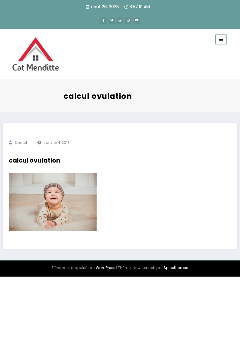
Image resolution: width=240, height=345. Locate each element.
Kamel (21, 142)
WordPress (105, 267)
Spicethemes (176, 267)
